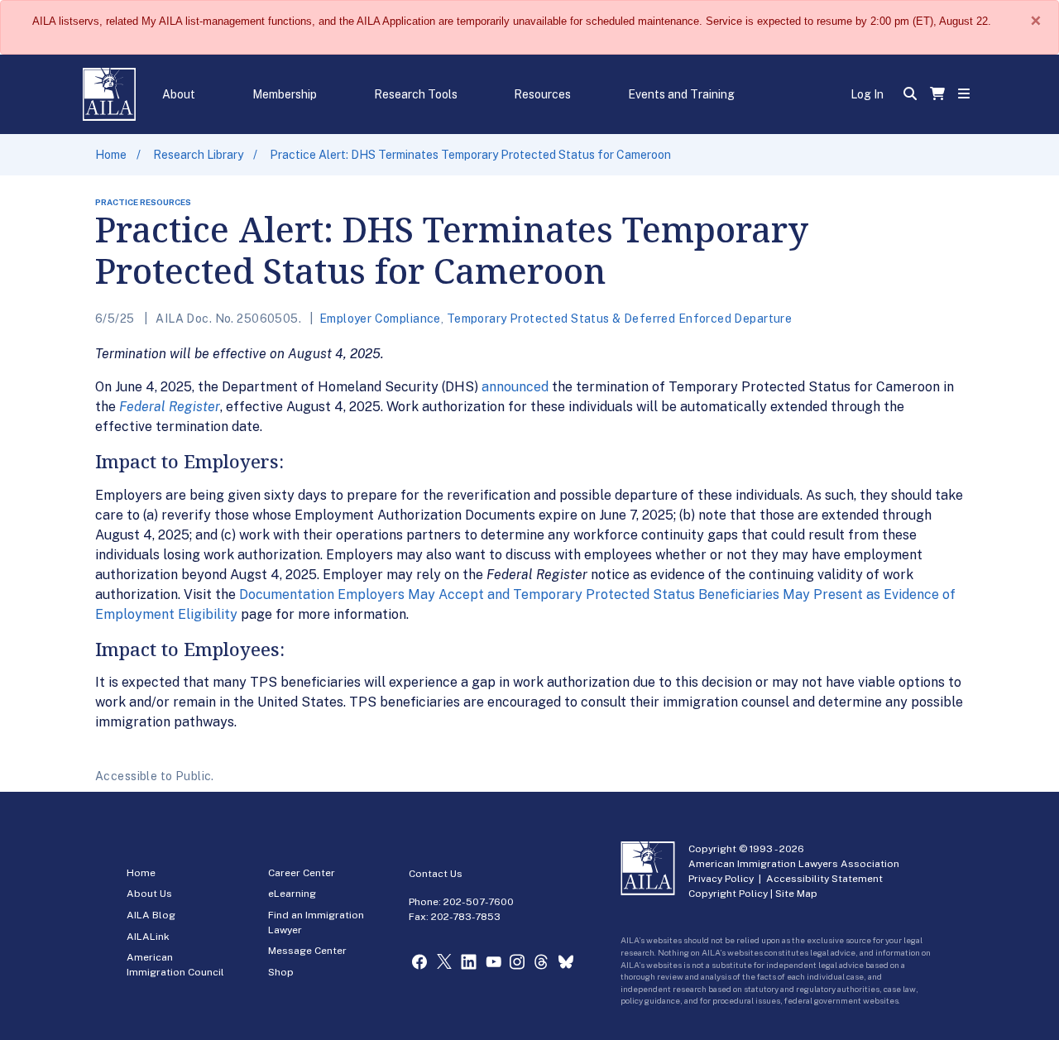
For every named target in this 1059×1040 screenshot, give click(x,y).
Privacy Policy (721, 878)
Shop (281, 972)
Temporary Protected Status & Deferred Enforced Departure (620, 318)
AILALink (148, 936)
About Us (149, 893)
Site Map (796, 893)
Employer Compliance (380, 318)
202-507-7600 (478, 902)
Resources (542, 94)
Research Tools (416, 94)
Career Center (301, 873)
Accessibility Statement (824, 878)
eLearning (292, 893)
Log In (867, 94)
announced (515, 387)
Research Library (198, 154)
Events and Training (681, 94)
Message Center (307, 950)
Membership (284, 94)
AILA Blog (151, 915)
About (178, 94)
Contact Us (435, 873)
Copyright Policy (728, 893)
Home (111, 154)
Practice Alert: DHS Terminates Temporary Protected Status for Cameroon (470, 154)
